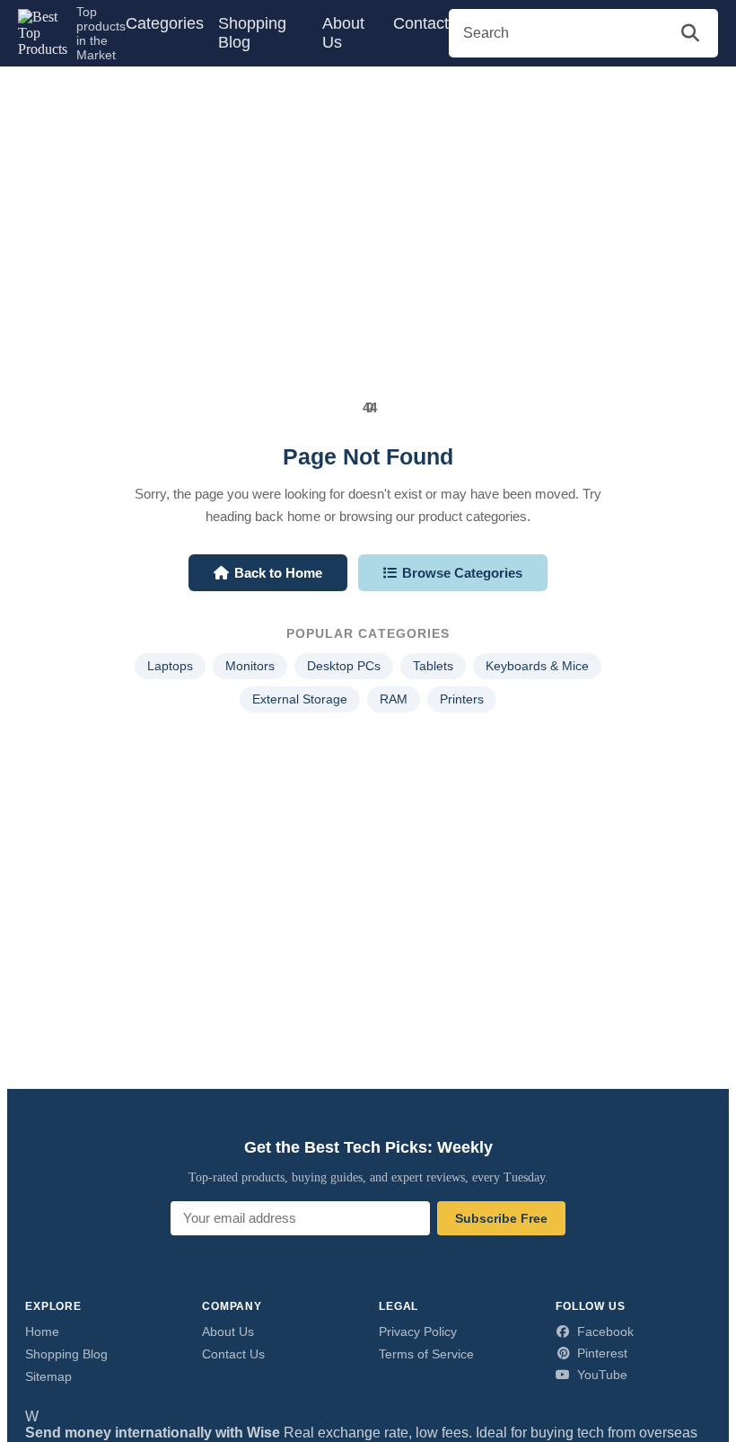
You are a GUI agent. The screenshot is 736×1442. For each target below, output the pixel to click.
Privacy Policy (418, 1331)
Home (42, 1331)
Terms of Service (426, 1354)
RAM (393, 699)
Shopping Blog (252, 32)
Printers (462, 699)
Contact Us (233, 1354)
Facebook (605, 1331)
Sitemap (48, 1376)
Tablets (433, 666)
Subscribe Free (501, 1218)
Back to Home (278, 572)
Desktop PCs (344, 666)
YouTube (602, 1374)
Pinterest (602, 1353)
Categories (165, 23)
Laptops (170, 666)
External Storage (299, 699)
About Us (343, 32)
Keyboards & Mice (537, 666)
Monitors (250, 666)
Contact (421, 23)
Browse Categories (462, 572)
